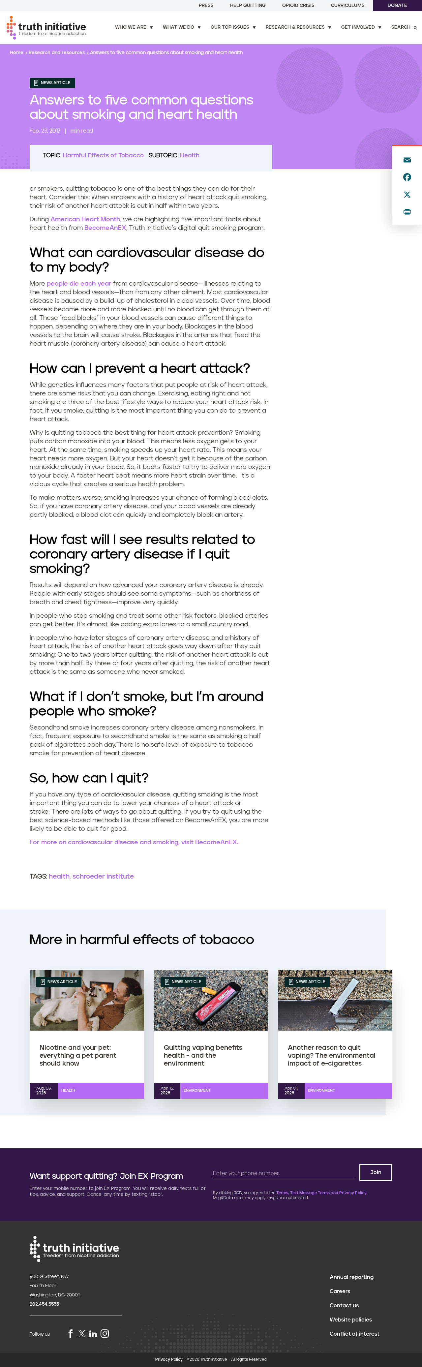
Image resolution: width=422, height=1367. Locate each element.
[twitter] (81, 1333)
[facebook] (70, 1334)
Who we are (130, 27)
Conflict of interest (354, 1334)
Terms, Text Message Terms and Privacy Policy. (321, 1193)
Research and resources (57, 52)
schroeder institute (103, 876)
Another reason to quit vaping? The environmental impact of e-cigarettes (332, 1055)
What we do (178, 27)
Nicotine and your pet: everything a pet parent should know (78, 1055)
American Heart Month (85, 219)
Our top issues (230, 27)
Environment (197, 1090)
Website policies (351, 1319)
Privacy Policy (169, 1359)
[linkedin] (93, 1334)
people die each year (79, 284)
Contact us (344, 1305)
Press (206, 5)
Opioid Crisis (298, 5)
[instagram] (105, 1334)
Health (189, 156)
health (59, 876)
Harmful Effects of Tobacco (103, 156)
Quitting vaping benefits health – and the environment (203, 1055)
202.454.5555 (44, 1304)
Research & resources (295, 27)
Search (400, 27)
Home (17, 52)
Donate (397, 5)
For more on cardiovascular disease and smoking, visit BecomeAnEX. (134, 842)
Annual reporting (352, 1277)
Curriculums (348, 5)
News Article (55, 83)
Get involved (358, 27)
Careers (340, 1291)
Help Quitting (248, 5)
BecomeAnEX (105, 228)
